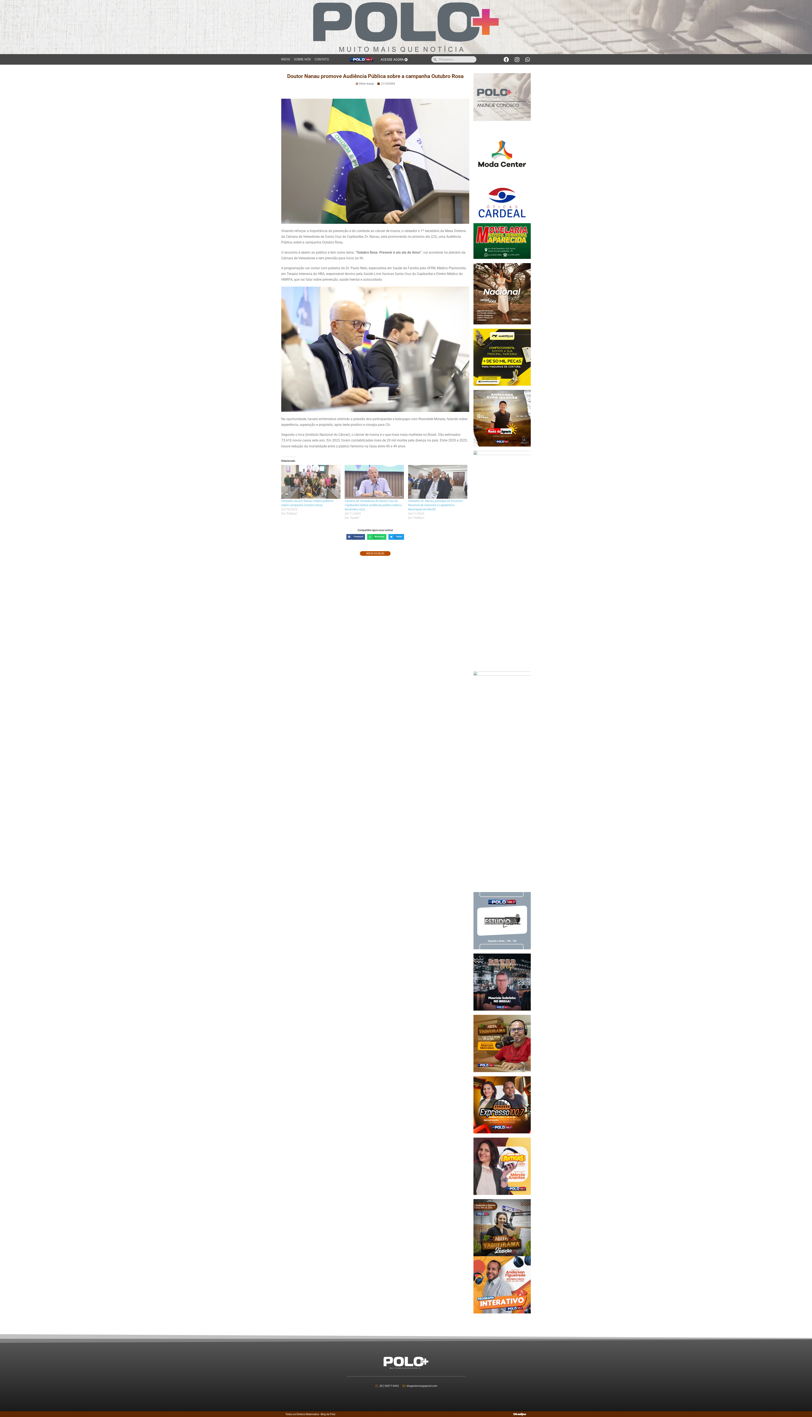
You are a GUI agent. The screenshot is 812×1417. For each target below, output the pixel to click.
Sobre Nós (302, 59)
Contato (322, 59)
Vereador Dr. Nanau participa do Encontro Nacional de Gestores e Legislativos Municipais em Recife (435, 505)
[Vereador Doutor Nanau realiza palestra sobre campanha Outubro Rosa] (310, 482)
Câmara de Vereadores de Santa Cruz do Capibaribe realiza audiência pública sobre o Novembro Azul (373, 505)
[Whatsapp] (527, 59)
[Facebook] (506, 59)
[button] (355, 537)
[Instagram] (517, 59)
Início (285, 59)
